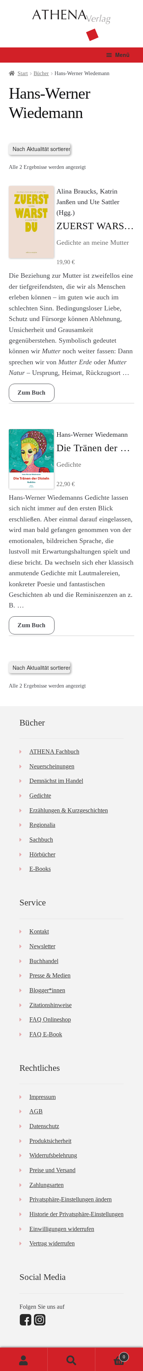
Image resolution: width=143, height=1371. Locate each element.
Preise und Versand (52, 1170)
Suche (71, 1359)
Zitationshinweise (50, 1005)
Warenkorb (110, 1354)
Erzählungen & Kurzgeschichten (68, 810)
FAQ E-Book (45, 1034)
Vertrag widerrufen (52, 1243)
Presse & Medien (50, 975)
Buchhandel (43, 961)
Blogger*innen (47, 990)
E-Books (40, 869)
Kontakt (39, 931)
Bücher (41, 73)
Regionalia (42, 825)
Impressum (42, 1097)
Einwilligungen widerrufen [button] (61, 1229)
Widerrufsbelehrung (53, 1155)
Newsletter (42, 946)
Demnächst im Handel (56, 781)
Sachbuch (41, 839)
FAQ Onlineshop (50, 1019)
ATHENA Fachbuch (54, 751)
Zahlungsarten (46, 1185)
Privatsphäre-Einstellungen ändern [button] (70, 1199)
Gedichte (40, 795)
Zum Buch (31, 392)
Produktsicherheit (50, 1141)
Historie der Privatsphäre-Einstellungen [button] (76, 1214)
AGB (36, 1111)
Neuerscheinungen (51, 766)
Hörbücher (42, 854)
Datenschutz (44, 1126)
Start (23, 73)
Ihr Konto (24, 1359)
